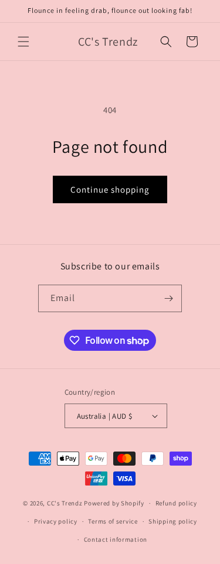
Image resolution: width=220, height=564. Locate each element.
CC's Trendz (65, 503)
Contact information (115, 539)
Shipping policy (172, 521)
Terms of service (112, 521)
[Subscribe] (168, 298)
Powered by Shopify (114, 503)
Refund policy (176, 503)
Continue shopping (110, 189)
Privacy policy (55, 521)
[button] (23, 41)
